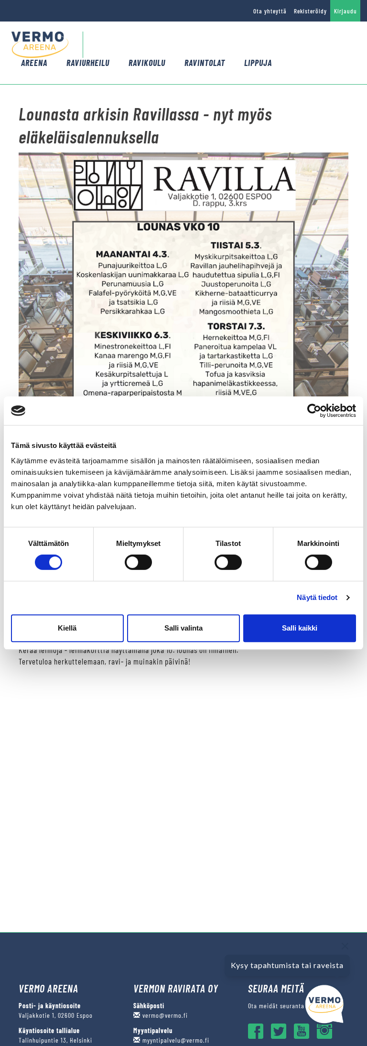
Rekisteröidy (310, 11)
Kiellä (67, 628)
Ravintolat (204, 62)
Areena (34, 62)
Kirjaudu (345, 11)
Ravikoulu (147, 62)
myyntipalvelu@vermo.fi (174, 1040)
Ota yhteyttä (270, 11)
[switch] (138, 562)
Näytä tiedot (317, 597)
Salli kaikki (299, 628)
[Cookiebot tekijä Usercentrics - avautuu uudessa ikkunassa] (314, 410)
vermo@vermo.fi (164, 1015)
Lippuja (258, 62)
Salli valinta (183, 628)
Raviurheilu (87, 62)
